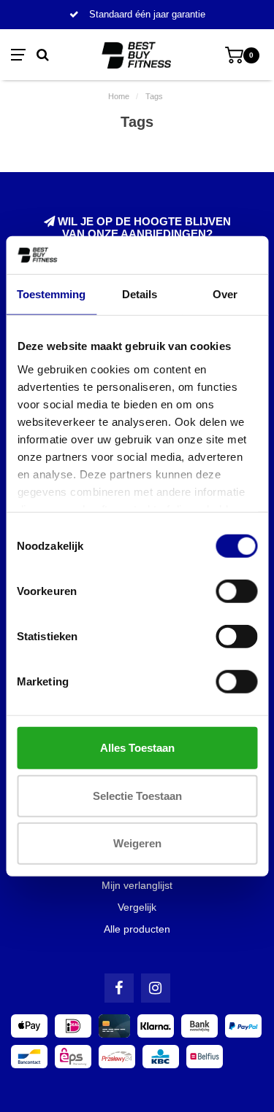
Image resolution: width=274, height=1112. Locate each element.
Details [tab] (139, 294)
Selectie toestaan (137, 795)
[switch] (236, 591)
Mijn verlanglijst (137, 885)
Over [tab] (225, 294)
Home (118, 96)
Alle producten (137, 929)
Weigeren (137, 843)
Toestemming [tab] (51, 294)
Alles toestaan (137, 748)
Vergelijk (137, 907)
